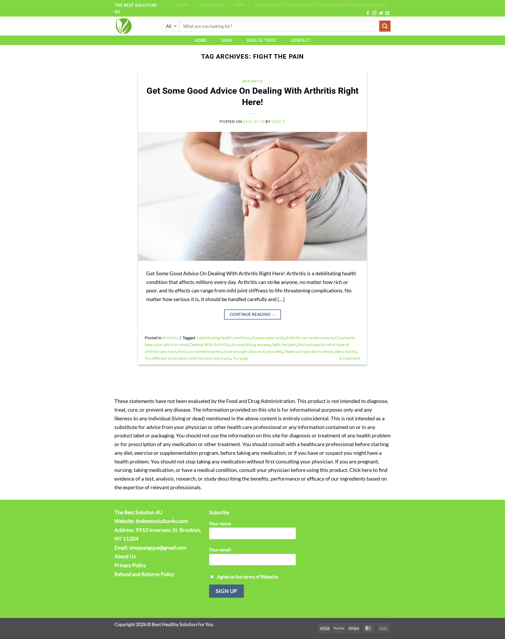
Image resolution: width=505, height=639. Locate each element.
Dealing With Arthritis (209, 344)
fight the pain (284, 344)
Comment (349, 358)
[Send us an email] (387, 13)
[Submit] (385, 26)
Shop (227, 40)
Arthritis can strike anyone (310, 337)
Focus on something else (200, 351)
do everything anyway (251, 344)
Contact (300, 40)
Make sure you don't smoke (309, 351)
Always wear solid (268, 337)
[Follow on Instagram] (374, 13)
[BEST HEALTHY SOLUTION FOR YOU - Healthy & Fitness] (134, 26)
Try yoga (240, 358)
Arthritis (252, 81)
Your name (220, 523)
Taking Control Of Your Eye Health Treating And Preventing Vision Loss (320, 4)
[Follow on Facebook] (368, 13)
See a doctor (346, 351)
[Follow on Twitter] (381, 13)
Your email (220, 549)
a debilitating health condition (223, 337)
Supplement (211, 4)
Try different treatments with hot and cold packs (188, 358)
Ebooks (182, 4)
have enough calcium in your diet (253, 351)
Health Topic (261, 40)
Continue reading (252, 314)
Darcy (278, 121)
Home (239, 4)
